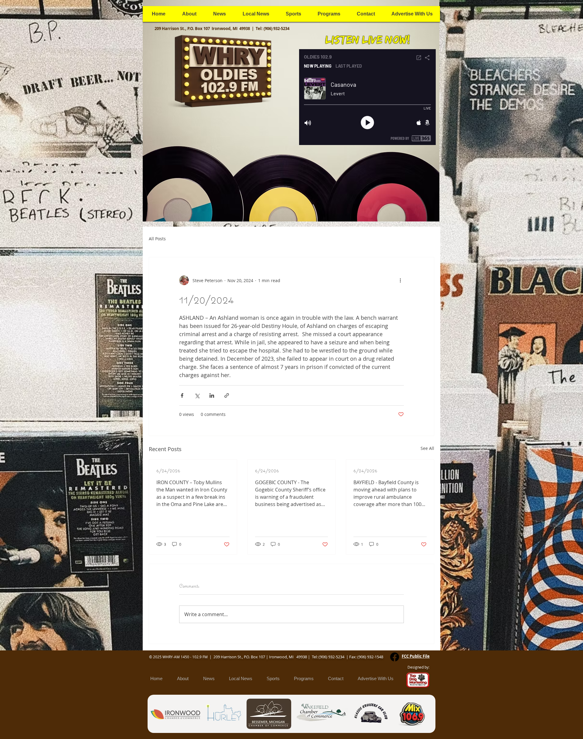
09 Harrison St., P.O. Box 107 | (242, 657)
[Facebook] (395, 657)
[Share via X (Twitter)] (197, 395)
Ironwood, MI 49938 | (234, 28)
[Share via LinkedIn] (212, 395)
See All (427, 448)
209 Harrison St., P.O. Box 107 (183, 28)
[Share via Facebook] (182, 395)
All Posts (157, 238)
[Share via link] (227, 395)
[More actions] (400, 280)
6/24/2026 (168, 470)
